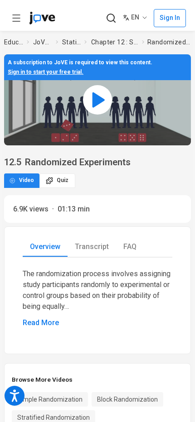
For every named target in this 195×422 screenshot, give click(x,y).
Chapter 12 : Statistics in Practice (114, 42)
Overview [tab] (45, 246)
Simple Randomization (50, 399)
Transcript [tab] (92, 246)
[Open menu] (16, 18)
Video (26, 180)
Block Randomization (127, 399)
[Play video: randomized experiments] (97, 99)
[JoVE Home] (42, 18)
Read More (41, 322)
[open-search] (110, 18)
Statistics (71, 42)
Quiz (62, 180)
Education (13, 42)
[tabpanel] (97, 298)
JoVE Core (42, 42)
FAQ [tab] (129, 246)
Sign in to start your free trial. (45, 72)
